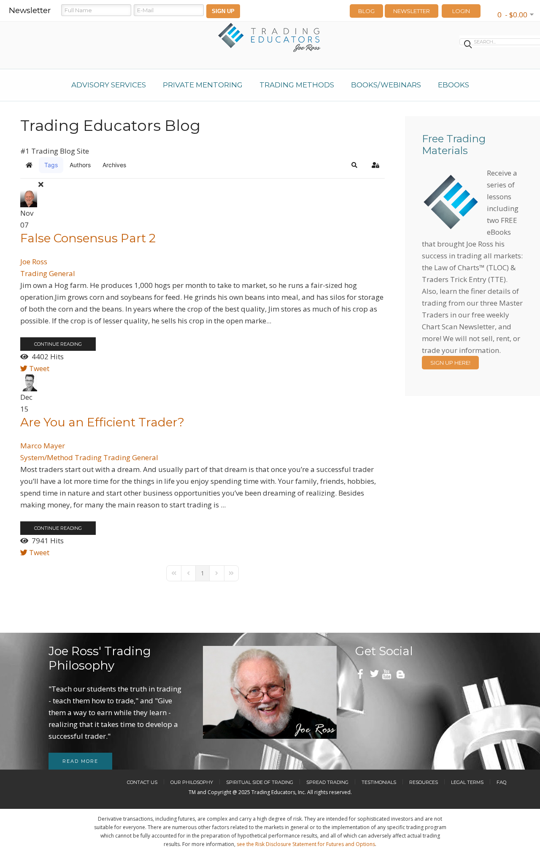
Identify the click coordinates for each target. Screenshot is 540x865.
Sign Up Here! (450, 362)
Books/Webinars (386, 85)
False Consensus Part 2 (88, 238)
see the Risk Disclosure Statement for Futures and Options (306, 844)
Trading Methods (296, 85)
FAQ (501, 782)
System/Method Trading (61, 457)
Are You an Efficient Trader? (102, 422)
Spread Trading (327, 782)
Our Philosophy (191, 782)
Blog (366, 11)
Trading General (47, 273)
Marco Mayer (42, 445)
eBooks (453, 85)
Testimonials (379, 782)
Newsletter (411, 11)
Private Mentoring (203, 85)
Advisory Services (108, 85)
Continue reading (58, 344)
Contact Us (142, 782)
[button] (354, 165)
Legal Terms (467, 782)
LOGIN (461, 11)
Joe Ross (33, 261)
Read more (80, 761)
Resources (423, 782)
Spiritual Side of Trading (259, 782)
